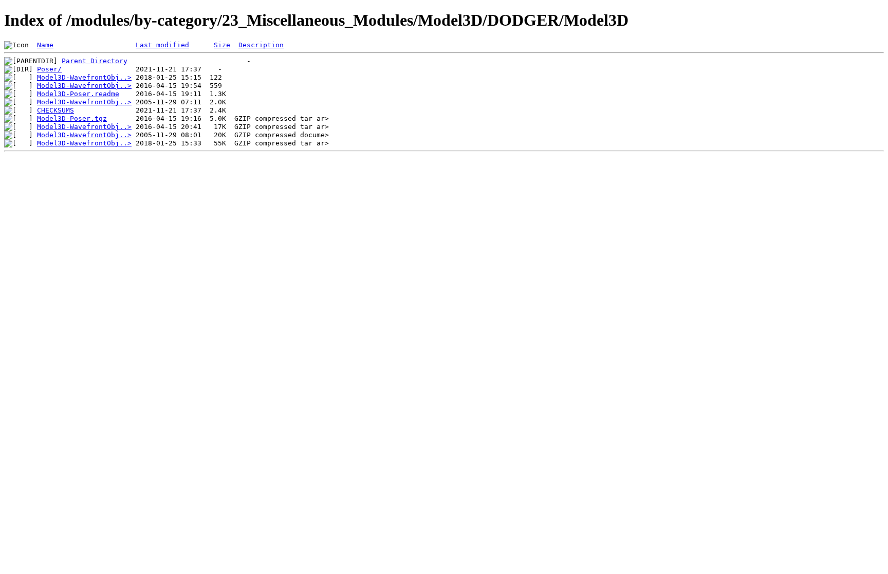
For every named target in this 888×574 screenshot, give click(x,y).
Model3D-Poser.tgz (72, 118)
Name (45, 45)
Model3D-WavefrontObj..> (84, 77)
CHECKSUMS (55, 110)
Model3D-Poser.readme (78, 94)
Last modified (162, 45)
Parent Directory (94, 61)
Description (261, 45)
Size (222, 45)
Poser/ (49, 69)
